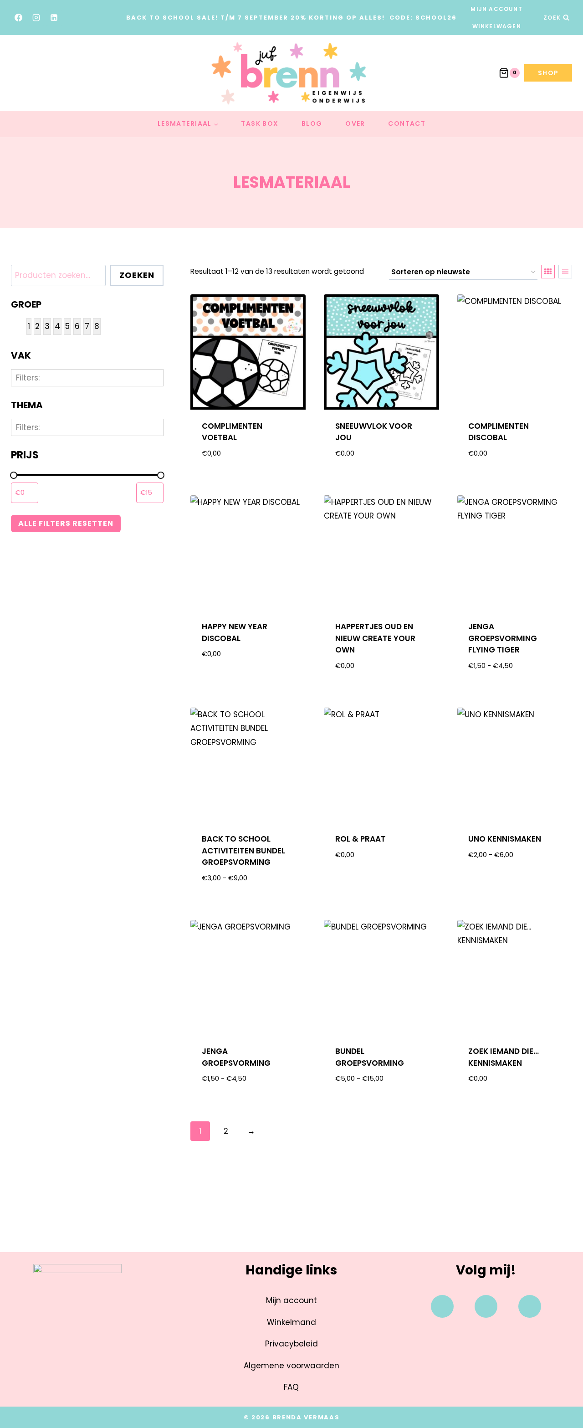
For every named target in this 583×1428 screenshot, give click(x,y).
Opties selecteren (515, 878)
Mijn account (496, 9)
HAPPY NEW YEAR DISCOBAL (234, 632)
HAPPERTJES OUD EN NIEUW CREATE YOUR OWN (375, 638)
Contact (406, 123)
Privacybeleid (291, 1343)
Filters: (28, 377)
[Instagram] (36, 18)
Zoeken (136, 275)
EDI (39, 508)
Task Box (259, 123)
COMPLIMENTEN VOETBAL (232, 432)
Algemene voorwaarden (291, 1365)
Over (355, 123)
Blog (312, 123)
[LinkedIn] (54, 18)
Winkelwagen (496, 26)
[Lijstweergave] (565, 271)
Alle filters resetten (65, 523)
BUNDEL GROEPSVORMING (369, 1057)
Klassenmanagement (78, 439)
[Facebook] (18, 18)
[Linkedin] (529, 1306)
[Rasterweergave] (548, 271)
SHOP (548, 72)
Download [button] (248, 683)
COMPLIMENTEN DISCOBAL (498, 432)
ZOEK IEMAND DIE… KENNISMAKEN (503, 1057)
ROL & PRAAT (360, 838)
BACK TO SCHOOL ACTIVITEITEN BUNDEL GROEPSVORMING (243, 850)
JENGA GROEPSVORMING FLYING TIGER (502, 638)
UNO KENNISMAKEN (504, 838)
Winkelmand (291, 1322)
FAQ (291, 1387)
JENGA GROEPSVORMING (236, 1057)
